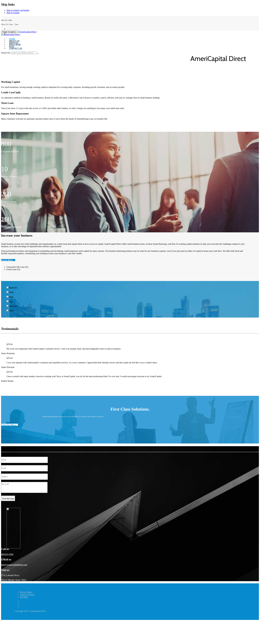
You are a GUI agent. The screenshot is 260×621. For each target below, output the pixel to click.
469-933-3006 (7, 554)
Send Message (8, 499)
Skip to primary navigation (17, 10)
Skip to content (12, 13)
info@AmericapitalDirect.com (14, 565)
